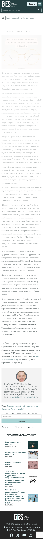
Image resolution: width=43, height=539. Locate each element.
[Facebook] (11, 535)
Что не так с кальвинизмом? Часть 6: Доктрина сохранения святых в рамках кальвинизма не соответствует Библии (15, 477)
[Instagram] (30, 535)
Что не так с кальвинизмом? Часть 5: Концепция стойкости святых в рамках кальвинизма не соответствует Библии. (15, 496)
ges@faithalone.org (28, 524)
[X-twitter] (18, 535)
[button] (40, 4)
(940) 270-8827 (12, 524)
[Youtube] (24, 535)
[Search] (39, 10)
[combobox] (19, 10)
